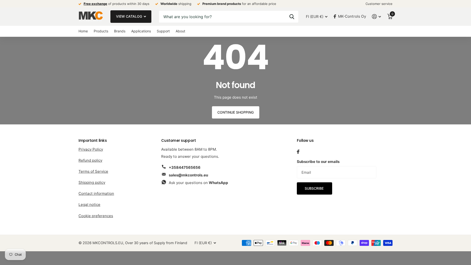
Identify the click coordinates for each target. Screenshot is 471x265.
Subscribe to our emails (318, 161)
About (180, 31)
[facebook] (298, 152)
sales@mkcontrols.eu (188, 175)
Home (83, 31)
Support (163, 31)
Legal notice (89, 204)
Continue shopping (235, 112)
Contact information (96, 193)
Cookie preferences (95, 215)
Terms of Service (93, 171)
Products (101, 31)
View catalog (129, 16)
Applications (141, 31)
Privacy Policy (90, 149)
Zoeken (292, 17)
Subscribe (315, 188)
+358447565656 (184, 167)
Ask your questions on (198, 182)
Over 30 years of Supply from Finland (156, 243)
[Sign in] (376, 16)
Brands (119, 31)
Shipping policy (91, 182)
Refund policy (90, 160)
